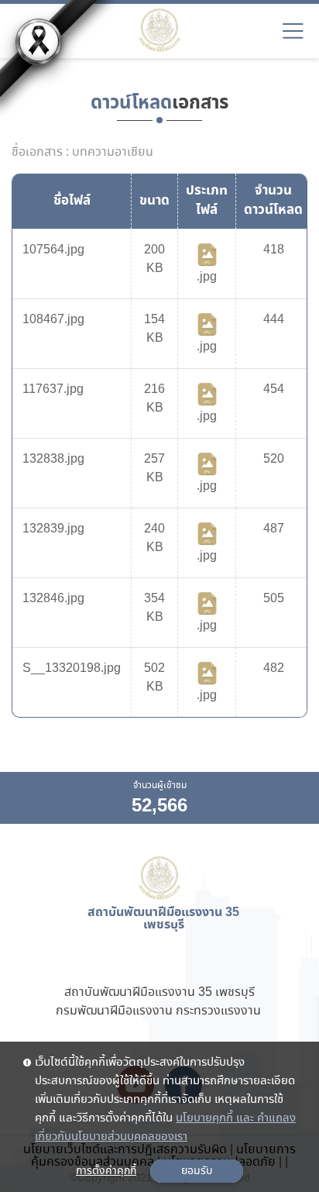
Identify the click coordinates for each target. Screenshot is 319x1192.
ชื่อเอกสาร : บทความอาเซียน (82, 152)
